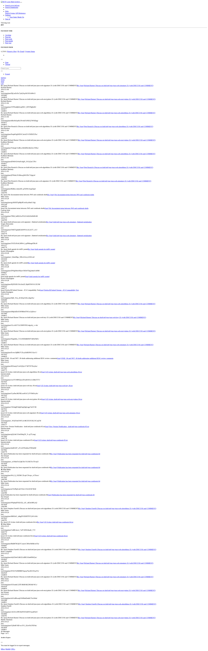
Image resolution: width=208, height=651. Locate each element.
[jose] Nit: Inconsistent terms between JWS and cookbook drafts (66, 208)
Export (7, 74)
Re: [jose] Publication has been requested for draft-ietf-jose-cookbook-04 (75, 454)
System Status (30, 51)
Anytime (8, 35)
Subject (3, 78)
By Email (21, 51)
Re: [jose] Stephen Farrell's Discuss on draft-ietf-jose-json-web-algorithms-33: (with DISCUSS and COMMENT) (117, 508)
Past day (8, 37)
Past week (8, 39)
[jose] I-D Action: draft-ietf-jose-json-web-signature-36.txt (60, 413)
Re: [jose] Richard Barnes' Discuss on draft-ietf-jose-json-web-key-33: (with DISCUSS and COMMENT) (109, 317)
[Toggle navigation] (21, 2)
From (3, 80)
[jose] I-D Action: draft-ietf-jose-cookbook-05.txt (51, 440)
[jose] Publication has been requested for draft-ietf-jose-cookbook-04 (71, 495)
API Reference (20, 13)
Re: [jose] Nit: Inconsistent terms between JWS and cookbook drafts (70, 195)
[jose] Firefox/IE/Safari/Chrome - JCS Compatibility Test (59, 290)
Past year (8, 43)
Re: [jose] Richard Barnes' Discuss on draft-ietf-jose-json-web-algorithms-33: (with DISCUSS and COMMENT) (116, 113)
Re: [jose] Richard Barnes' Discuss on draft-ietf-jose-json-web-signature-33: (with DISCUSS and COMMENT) (115, 85)
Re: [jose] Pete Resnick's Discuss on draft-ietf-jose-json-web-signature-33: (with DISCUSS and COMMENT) (113, 181)
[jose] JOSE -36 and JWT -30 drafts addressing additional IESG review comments (85, 358)
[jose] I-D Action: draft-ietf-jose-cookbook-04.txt (51, 536)
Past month (9, 41)
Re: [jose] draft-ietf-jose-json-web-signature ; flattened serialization (69, 222)
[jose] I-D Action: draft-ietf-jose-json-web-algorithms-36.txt (61, 372)
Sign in (7, 19)
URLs (13, 649)
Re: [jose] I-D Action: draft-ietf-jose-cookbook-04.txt (55, 522)
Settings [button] (8, 15)
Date (6, 62)
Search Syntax (10, 13)
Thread (7, 64)
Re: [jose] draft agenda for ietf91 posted (41, 249)
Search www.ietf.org (12, 5)
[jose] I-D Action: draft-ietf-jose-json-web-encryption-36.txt (61, 399)
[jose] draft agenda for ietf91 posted (37, 276)
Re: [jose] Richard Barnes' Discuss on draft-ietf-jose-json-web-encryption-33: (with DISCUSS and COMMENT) (117, 99)
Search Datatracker (11, 7)
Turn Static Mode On (17, 17)
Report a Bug (11, 51)
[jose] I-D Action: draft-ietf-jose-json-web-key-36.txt (55, 386)
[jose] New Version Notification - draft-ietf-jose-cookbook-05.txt (67, 426)
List (2, 84)
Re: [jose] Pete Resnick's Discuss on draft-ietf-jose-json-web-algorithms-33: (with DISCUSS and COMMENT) (115, 126)
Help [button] (7, 11)
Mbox (3, 649)
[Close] (2, 642)
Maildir (7, 649)
